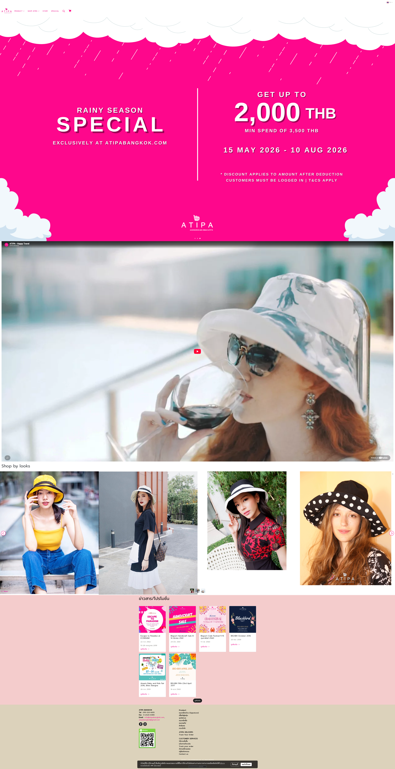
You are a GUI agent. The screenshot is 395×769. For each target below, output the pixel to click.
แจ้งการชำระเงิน (185, 743)
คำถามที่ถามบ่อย (184, 749)
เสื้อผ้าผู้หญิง (183, 715)
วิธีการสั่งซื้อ (183, 741)
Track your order (186, 746)
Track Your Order (186, 734)
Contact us (183, 754)
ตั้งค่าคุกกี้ (235, 764)
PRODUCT (18, 11)
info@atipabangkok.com (154, 717)
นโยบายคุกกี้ (157, 765)
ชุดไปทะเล (182, 718)
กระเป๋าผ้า (182, 728)
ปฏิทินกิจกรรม (184, 751)
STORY (45, 11)
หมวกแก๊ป (182, 723)
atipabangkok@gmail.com (149, 720)
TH (390, 2)
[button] (64, 11)
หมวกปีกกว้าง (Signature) (189, 713)
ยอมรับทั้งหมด (246, 764)
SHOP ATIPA (33, 11)
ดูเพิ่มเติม (144, 649)
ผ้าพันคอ (182, 725)
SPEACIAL (55, 11)
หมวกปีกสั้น (183, 720)
